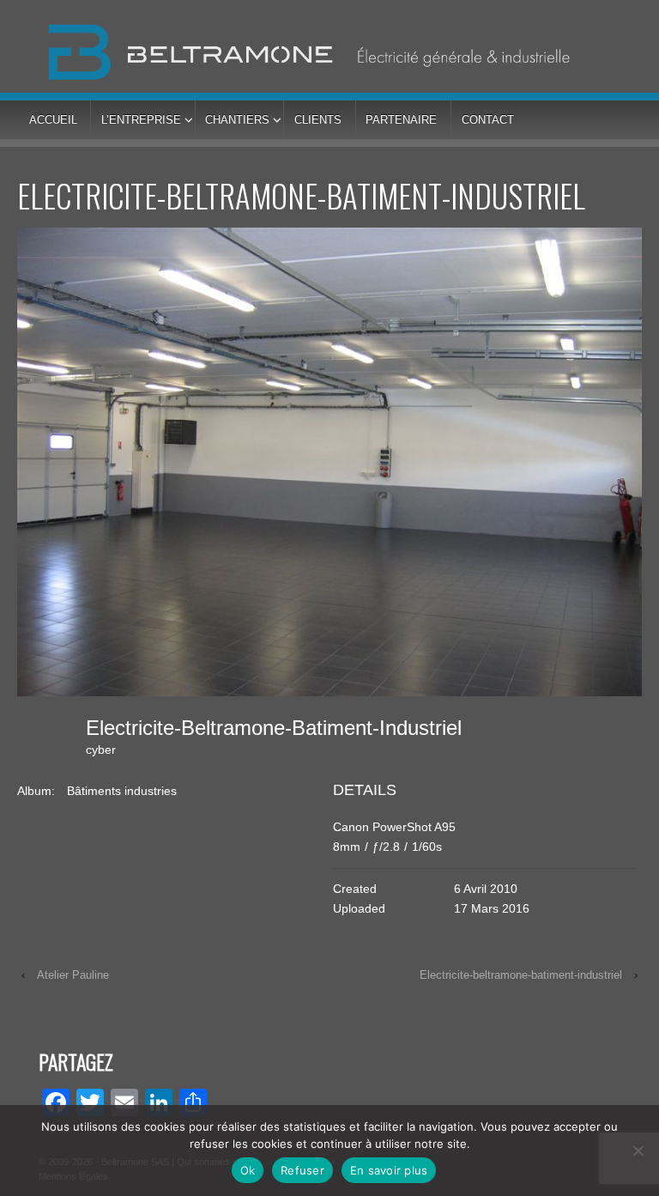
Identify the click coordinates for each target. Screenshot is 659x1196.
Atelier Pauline (73, 974)
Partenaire (401, 119)
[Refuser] (637, 1150)
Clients (318, 119)
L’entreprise (141, 119)
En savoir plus (389, 1170)
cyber (101, 749)
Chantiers (237, 119)
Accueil (53, 119)
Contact (488, 119)
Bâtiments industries (122, 791)
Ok (248, 1170)
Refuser (302, 1170)
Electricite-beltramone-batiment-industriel (521, 974)
